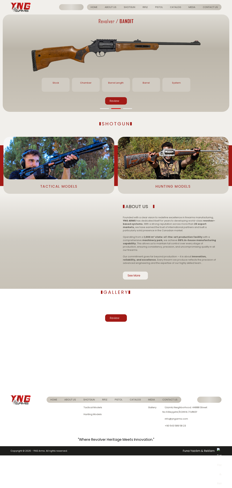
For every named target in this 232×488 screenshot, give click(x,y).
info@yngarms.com (176, 418)
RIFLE (145, 7)
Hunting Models (93, 414)
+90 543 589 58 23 (175, 425)
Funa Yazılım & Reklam (199, 451)
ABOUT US (110, 7)
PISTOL (159, 7)
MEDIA (191, 7)
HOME (94, 7)
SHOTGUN (129, 7)
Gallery (152, 407)
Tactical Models (93, 407)
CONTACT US (210, 7)
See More (134, 275)
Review (115, 101)
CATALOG (175, 7)
